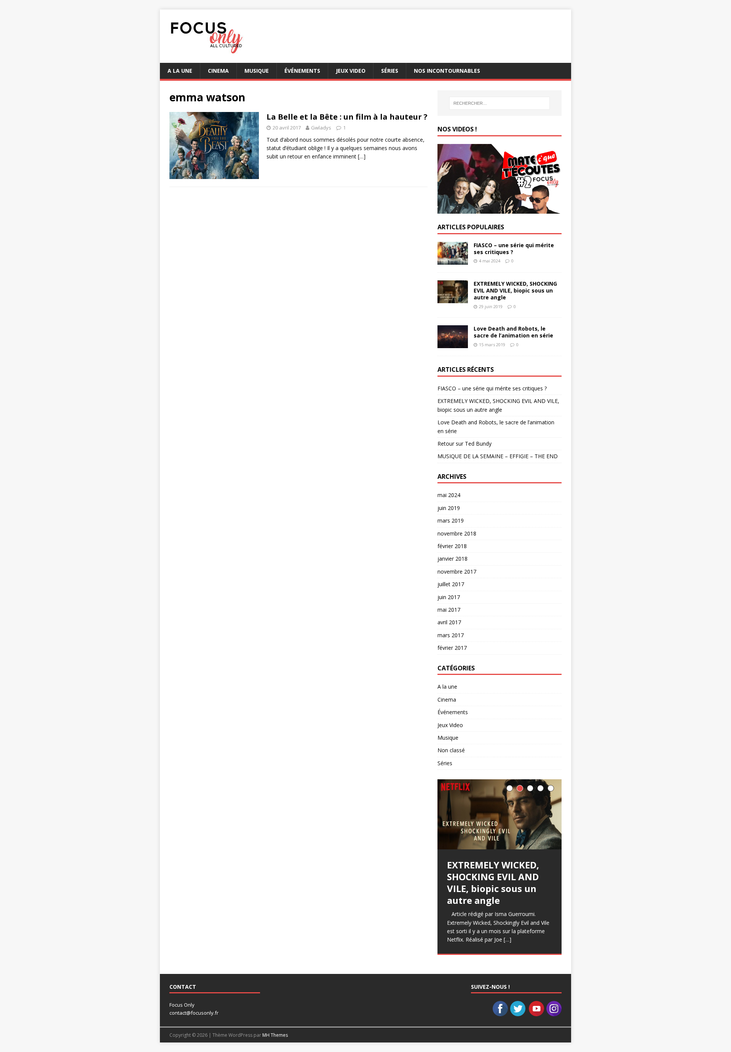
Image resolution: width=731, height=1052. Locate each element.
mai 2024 (448, 495)
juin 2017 (448, 597)
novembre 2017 (456, 571)
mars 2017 (450, 635)
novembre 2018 (456, 533)
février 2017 (452, 647)
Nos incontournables (447, 70)
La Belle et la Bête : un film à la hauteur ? (347, 117)
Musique (256, 70)
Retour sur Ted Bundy (464, 443)
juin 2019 (448, 508)
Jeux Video (351, 70)
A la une (180, 70)
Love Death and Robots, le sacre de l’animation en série (513, 332)
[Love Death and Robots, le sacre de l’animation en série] (452, 343)
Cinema (218, 70)
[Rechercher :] (499, 103)
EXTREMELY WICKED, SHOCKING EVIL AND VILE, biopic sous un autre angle (515, 290)
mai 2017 (448, 609)
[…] (362, 156)
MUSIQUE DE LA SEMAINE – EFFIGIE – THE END (497, 456)
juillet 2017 (450, 584)
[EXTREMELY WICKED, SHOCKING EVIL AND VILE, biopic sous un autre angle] (452, 298)
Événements (302, 70)
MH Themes (275, 1035)
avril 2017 (449, 622)
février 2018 (452, 546)
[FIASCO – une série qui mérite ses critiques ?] (452, 260)
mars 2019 (450, 520)
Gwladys (321, 127)
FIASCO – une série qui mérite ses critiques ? (514, 248)
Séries (389, 70)
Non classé (451, 750)
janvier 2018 (452, 558)
